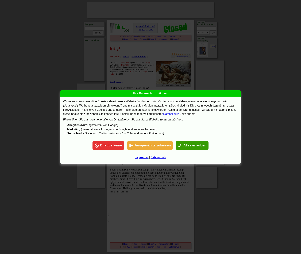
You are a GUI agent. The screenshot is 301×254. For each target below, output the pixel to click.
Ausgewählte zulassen (153, 145)
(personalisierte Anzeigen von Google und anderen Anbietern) (112, 129)
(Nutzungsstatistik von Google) (92, 125)
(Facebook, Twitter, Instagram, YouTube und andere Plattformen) (115, 133)
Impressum (141, 157)
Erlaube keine (111, 145)
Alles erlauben (194, 145)
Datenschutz (171, 113)
